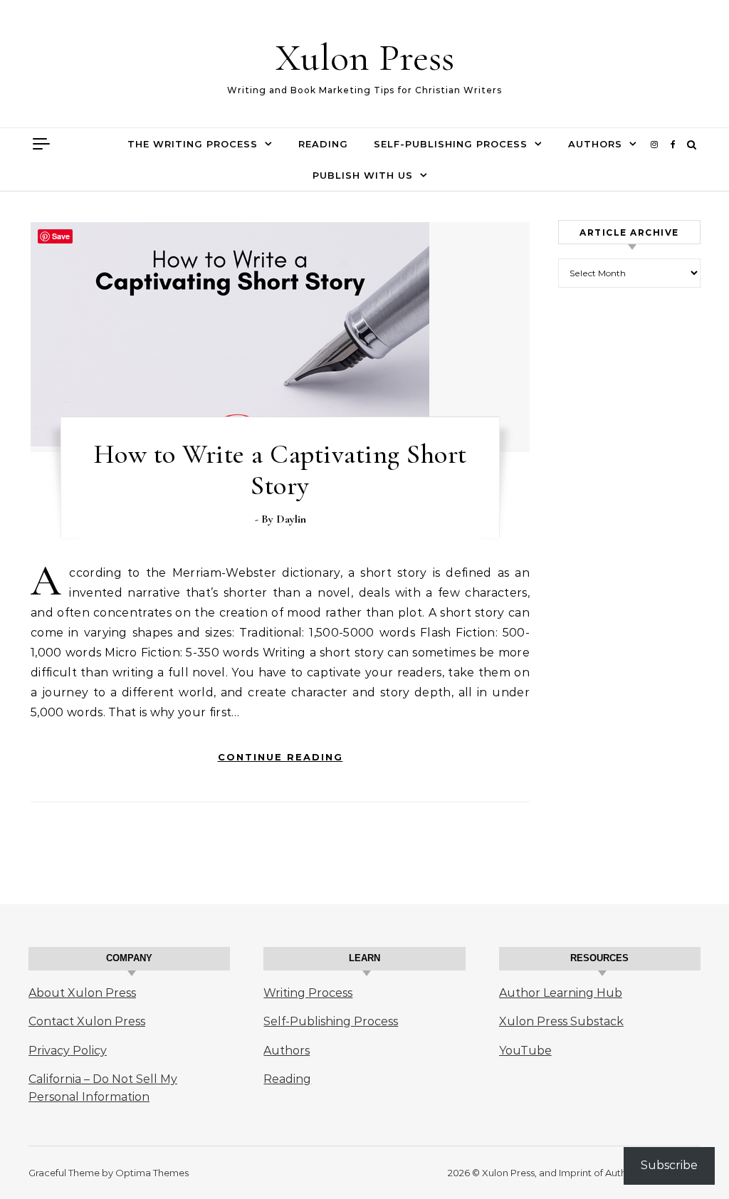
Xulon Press (365, 57)
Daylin (291, 519)
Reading (323, 144)
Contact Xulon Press (86, 1021)
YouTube (525, 1050)
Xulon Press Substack (561, 1021)
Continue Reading (280, 757)
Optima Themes (152, 1172)
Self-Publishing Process (451, 144)
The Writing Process (192, 144)
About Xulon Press (82, 993)
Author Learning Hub (560, 993)
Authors (595, 144)
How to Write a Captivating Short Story (280, 470)
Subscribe (669, 1165)
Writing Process (307, 993)
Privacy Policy (67, 1050)
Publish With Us (363, 175)
